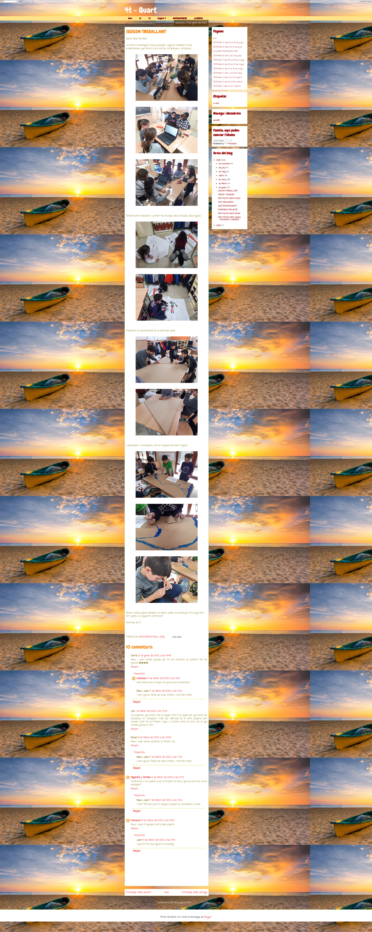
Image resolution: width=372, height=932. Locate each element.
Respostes (139, 673)
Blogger (207, 917)
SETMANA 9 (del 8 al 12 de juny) (227, 46)
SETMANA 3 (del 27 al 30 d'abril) (227, 77)
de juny (222, 167)
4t (149, 18)
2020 (219, 160)
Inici (130, 18)
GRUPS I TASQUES (226, 194)
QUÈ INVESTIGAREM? (227, 205)
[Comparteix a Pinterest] (181, 637)
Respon (134, 667)
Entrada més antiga (194, 892)
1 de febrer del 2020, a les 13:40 (151, 711)
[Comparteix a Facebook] (179, 637)
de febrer (223, 183)
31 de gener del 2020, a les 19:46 (154, 655)
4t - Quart (141, 10)
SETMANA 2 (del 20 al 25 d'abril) (227, 81)
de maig (223, 171)
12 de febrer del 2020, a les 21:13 (167, 777)
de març (223, 179)
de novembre (225, 163)
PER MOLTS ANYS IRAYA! (229, 213)
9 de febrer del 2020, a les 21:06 (154, 737)
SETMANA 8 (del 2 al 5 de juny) (227, 55)
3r (140, 18)
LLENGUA (198, 18)
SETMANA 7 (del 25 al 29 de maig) (228, 60)
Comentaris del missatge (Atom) (174, 902)
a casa (216, 103)
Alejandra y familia (140, 777)
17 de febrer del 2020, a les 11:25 (165, 691)
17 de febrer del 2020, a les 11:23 (165, 800)
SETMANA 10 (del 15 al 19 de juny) (228, 42)
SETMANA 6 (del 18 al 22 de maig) (228, 64)
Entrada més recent (138, 892)
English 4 (162, 18)
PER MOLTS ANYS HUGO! (229, 198)
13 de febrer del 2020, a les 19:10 (163, 678)
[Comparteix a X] (177, 637)
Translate (232, 143)
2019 (218, 225)
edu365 (216, 120)
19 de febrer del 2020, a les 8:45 (158, 840)
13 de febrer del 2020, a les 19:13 (157, 820)
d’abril (222, 175)
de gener (223, 187)
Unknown (141, 678)
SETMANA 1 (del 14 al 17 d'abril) (227, 86)
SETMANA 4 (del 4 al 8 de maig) (227, 73)
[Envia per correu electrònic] (173, 637)
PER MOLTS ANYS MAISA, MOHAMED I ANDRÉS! (229, 218)
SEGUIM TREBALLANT (227, 190)
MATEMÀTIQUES (180, 18)
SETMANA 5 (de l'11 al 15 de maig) (228, 68)
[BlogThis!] (175, 637)
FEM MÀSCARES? (226, 202)
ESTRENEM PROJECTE (228, 209)
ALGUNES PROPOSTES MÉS (225, 51)
